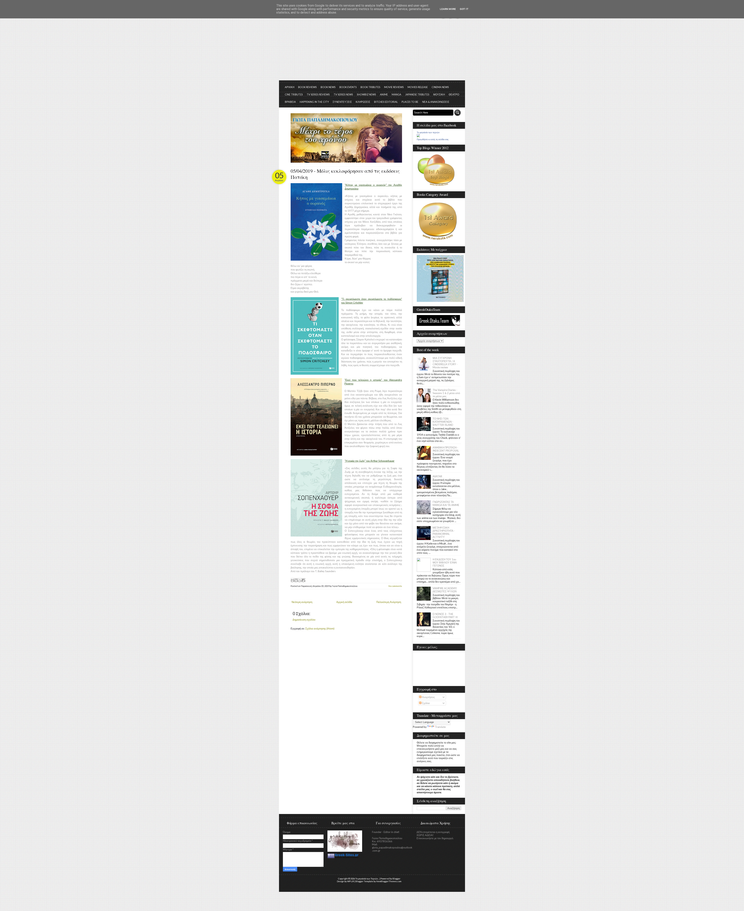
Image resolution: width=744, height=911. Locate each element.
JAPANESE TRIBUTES (417, 94)
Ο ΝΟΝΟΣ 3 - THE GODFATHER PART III (445, 615)
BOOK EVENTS (348, 87)
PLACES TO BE (410, 101)
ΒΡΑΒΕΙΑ (290, 101)
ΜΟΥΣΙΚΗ (439, 94)
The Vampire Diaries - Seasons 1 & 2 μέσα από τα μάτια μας (446, 393)
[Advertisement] (372, 51)
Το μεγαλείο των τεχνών (428, 132)
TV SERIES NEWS (343, 94)
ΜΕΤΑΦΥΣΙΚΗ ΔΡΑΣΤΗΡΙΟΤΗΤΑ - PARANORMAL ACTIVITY (444, 532)
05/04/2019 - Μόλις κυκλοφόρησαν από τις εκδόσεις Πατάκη (345, 174)
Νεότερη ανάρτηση (302, 602)
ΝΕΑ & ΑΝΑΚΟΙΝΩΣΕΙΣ (435, 101)
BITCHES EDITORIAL (386, 101)
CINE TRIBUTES (294, 94)
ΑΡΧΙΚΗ (289, 87)
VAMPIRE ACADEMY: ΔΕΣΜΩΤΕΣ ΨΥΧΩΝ (445, 590)
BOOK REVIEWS (307, 87)
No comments (395, 586)
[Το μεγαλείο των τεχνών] (418, 136)
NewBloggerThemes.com (388, 881)
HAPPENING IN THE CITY (314, 101)
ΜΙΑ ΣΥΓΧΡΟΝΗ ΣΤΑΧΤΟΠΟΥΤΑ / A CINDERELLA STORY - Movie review (445, 362)
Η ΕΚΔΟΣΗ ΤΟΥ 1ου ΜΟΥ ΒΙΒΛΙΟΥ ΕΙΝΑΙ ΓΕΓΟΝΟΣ (445, 562)
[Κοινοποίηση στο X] (300, 580)
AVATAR (437, 476)
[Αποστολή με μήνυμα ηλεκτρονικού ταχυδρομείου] (292, 580)
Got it (464, 9)
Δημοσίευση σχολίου (304, 619)
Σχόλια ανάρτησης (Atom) (319, 628)
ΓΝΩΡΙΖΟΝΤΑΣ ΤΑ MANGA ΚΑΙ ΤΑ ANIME (446, 503)
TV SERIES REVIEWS (318, 94)
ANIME (384, 94)
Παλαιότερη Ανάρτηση (388, 602)
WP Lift (350, 881)
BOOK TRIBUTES (370, 87)
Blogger (396, 878)
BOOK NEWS (328, 87)
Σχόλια (425, 703)
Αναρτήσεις (428, 697)
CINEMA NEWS (440, 87)
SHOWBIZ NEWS (366, 94)
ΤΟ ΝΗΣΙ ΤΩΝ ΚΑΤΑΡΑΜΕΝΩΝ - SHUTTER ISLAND (443, 421)
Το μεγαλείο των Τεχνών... (367, 878)
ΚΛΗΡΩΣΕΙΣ (363, 101)
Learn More (448, 9)
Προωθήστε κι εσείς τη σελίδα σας (433, 139)
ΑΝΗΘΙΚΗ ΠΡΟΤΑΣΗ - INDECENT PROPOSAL (446, 449)
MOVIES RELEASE (418, 87)
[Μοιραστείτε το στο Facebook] (303, 580)
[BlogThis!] (296, 580)
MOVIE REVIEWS (394, 87)
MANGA (396, 94)
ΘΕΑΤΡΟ (454, 94)
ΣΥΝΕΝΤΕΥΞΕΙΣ (342, 101)
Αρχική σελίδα (344, 602)
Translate (440, 726)
